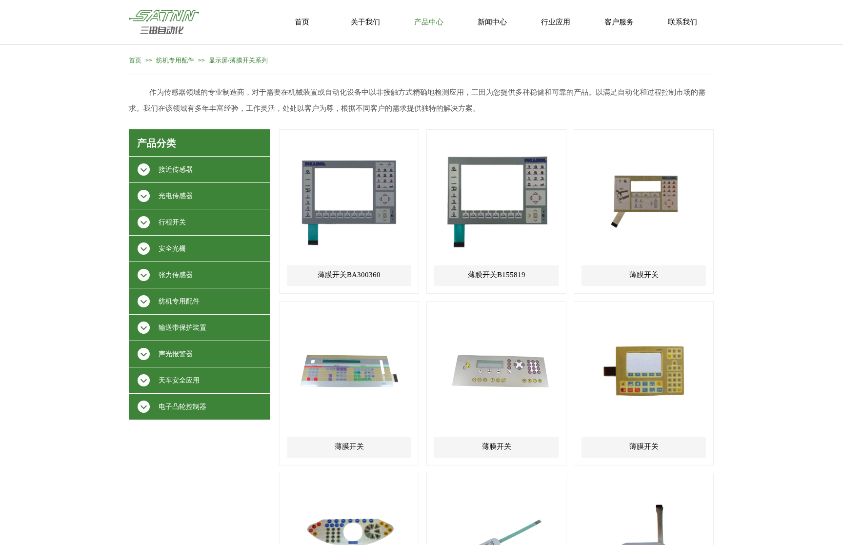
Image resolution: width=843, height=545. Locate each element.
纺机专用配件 (175, 60)
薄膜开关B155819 (496, 275)
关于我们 (365, 22)
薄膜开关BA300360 (349, 275)
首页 (135, 60)
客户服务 (619, 22)
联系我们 (682, 22)
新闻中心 (492, 22)
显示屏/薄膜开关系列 (238, 60)
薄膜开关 (644, 275)
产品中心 (428, 22)
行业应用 (555, 22)
